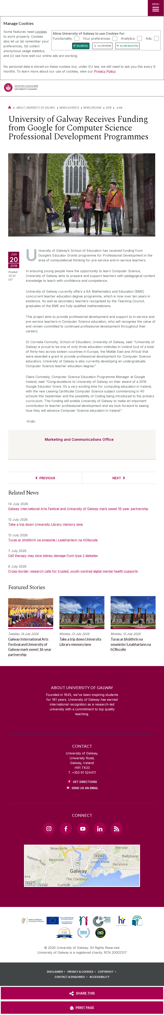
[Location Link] (82, 884)
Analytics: (128, 38)
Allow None (104, 46)
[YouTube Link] (83, 829)
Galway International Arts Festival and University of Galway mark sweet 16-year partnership (78, 509)
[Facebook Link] (66, 829)
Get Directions (85, 781)
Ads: (149, 38)
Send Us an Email (85, 788)
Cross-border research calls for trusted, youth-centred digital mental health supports (73, 571)
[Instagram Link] (49, 829)
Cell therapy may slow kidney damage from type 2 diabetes (53, 556)
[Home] (9, 107)
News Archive (92, 107)
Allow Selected (129, 46)
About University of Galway (35, 107)
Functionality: (63, 38)
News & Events (69, 107)
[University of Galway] (21, 88)
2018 (108, 107)
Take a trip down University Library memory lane (45, 524)
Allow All (82, 46)
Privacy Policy (104, 71)
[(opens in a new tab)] (48, 924)
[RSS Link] (117, 829)
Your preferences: (97, 38)
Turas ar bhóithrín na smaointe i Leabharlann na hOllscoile (53, 540)
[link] (47, 921)
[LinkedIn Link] (100, 829)
